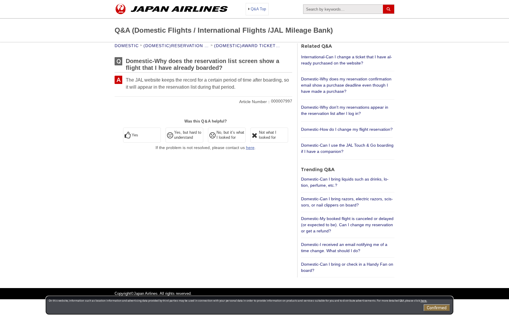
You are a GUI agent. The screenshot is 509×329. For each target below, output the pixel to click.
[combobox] (343, 9)
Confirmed (437, 307)
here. (424, 300)
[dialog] (249, 305)
